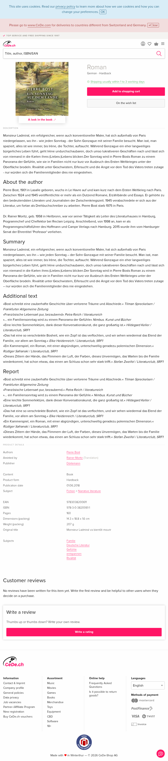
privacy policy (65, 7)
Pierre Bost (73, 452)
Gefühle (72, 549)
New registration (13, 711)
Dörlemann (73, 463)
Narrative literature (89, 491)
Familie (71, 541)
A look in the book (40, 119)
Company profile (13, 688)
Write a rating (84, 632)
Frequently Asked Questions (100, 685)
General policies (13, 693)
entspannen (74, 553)
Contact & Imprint (14, 683)
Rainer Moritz (75, 457)
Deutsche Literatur (78, 545)
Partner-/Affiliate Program (19, 707)
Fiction (71, 491)
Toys (50, 707)
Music (50, 683)
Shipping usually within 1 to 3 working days (118, 81)
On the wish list (126, 103)
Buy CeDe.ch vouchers (18, 716)
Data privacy (11, 697)
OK (103, 12)
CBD (50, 716)
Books (51, 697)
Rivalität (71, 558)
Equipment (54, 711)
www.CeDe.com (39, 25)
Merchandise (55, 702)
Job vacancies (12, 702)
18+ (49, 726)
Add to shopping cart (126, 91)
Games (51, 693)
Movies (51, 688)
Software (52, 721)
